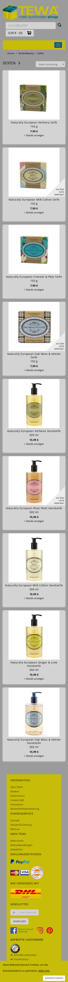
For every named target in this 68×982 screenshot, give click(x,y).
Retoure (14, 829)
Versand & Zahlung (21, 824)
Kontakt (14, 820)
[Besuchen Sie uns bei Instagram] (41, 930)
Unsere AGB (17, 800)
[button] (29, 33)
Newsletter (16, 849)
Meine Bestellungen (21, 845)
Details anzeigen (35, 135)
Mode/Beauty (26, 53)
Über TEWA (16, 787)
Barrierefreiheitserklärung (24, 808)
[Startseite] (31, 11)
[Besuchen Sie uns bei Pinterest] (49, 930)
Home (10, 53)
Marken (14, 791)
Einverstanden (54, 978)
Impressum (16, 804)
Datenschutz (17, 795)
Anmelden (19, 921)
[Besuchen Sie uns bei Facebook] (23, 930)
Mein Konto (17, 840)
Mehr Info (44, 970)
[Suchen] (59, 25)
